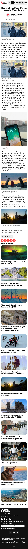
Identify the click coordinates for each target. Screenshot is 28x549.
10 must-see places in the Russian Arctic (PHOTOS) (13, 263)
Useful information (16, 6)
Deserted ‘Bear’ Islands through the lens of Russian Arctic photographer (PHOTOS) (13, 328)
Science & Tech (10, 19)
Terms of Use (4, 516)
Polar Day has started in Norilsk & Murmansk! (13, 394)
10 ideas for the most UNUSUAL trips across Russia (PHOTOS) (12, 284)
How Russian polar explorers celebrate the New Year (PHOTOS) (13, 373)
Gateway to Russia (16, 14)
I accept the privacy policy (9, 528)
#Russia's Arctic (7, 236)
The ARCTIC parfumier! (9, 463)
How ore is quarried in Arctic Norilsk (14, 504)
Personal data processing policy (9, 515)
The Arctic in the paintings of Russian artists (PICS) (11, 306)
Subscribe (6, 519)
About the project (5, 513)
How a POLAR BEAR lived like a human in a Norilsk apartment (12, 438)
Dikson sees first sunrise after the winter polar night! (13, 483)
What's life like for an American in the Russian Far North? (13, 351)
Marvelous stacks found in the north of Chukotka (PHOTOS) (12, 416)
